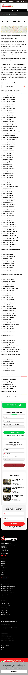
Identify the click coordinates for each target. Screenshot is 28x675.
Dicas (3, 572)
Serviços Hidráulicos (6, 624)
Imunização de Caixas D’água (7, 637)
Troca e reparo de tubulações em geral (9, 627)
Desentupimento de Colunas (7, 588)
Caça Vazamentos (5, 618)
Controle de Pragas (5, 603)
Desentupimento (5, 582)
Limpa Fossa (4, 595)
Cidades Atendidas (5, 569)
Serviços (3, 565)
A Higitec (4, 563)
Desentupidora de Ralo (6, 584)
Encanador (4, 628)
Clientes (3, 570)
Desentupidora (10, 95)
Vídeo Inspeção (5, 597)
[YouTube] (5, 556)
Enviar (14, 465)
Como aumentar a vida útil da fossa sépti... (18, 488)
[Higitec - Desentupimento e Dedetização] (7, 6)
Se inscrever (14, 523)
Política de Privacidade (20, 435)
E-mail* (6, 518)
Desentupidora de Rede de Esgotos (8, 592)
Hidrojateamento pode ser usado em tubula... (18, 496)
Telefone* (8, 421)
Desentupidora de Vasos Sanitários (8, 586)
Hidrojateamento (5, 594)
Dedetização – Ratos (6, 607)
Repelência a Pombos (6, 614)
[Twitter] (2, 556)
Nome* (7, 417)
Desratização (4, 610)
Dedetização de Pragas (6, 605)
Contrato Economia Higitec (7, 640)
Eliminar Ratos (4, 612)
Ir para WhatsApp (14, 432)
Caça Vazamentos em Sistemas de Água (9, 621)
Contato (5, 577)
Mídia (3, 574)
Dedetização (4, 600)
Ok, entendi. (14, 671)
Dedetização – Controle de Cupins (8, 608)
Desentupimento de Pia (6, 590)
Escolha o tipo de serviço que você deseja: (11, 424)
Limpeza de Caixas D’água (7, 636)
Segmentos (4, 567)
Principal (3, 561)
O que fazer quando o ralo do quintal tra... (17, 480)
